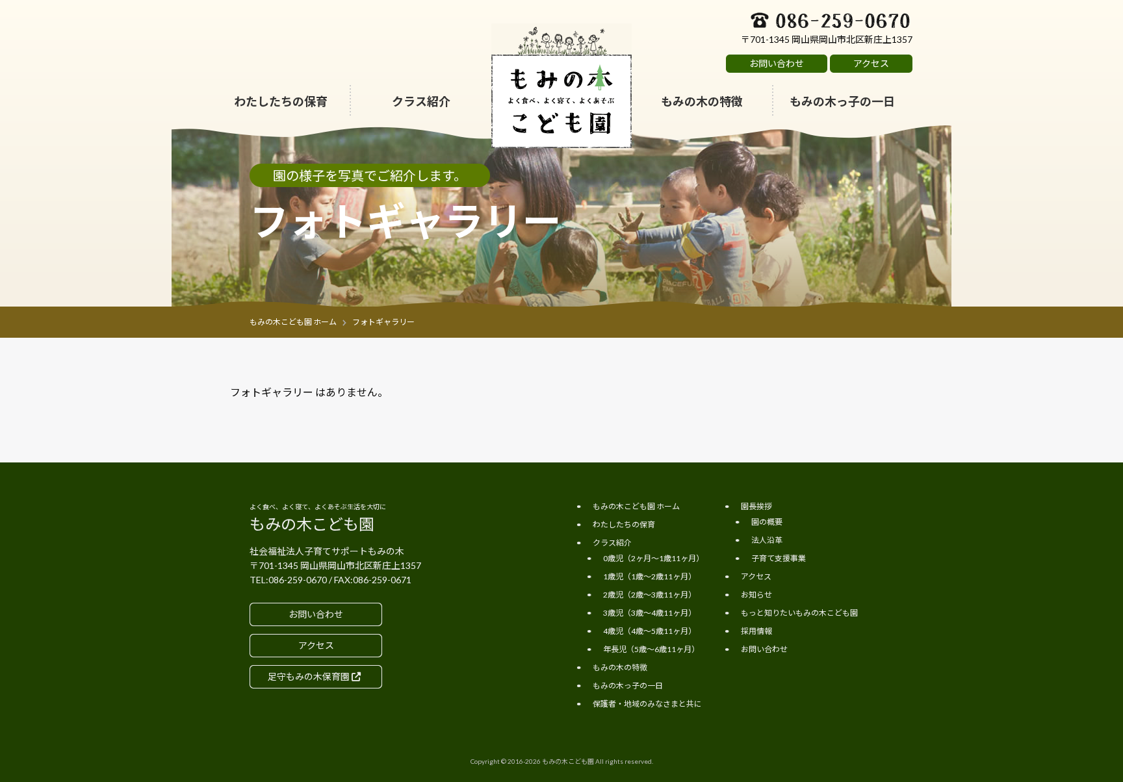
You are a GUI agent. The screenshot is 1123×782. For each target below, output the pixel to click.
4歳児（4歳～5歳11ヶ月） (649, 631)
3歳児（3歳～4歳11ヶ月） (649, 613)
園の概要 (766, 522)
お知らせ (756, 594)
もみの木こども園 (568, 761)
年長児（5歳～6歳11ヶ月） (651, 649)
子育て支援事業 (778, 558)
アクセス (756, 576)
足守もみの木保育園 (310, 676)
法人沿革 (766, 540)
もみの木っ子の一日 (628, 685)
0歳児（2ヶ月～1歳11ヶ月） (421, 167)
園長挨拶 (756, 506)
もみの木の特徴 (620, 667)
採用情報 (756, 631)
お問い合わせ (764, 649)
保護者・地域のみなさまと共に (647, 704)
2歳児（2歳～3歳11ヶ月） (649, 594)
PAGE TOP (1058, 739)
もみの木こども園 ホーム (636, 506)
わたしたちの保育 (624, 524)
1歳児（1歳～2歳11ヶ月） (649, 576)
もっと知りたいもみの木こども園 (799, 613)
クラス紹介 (612, 543)
